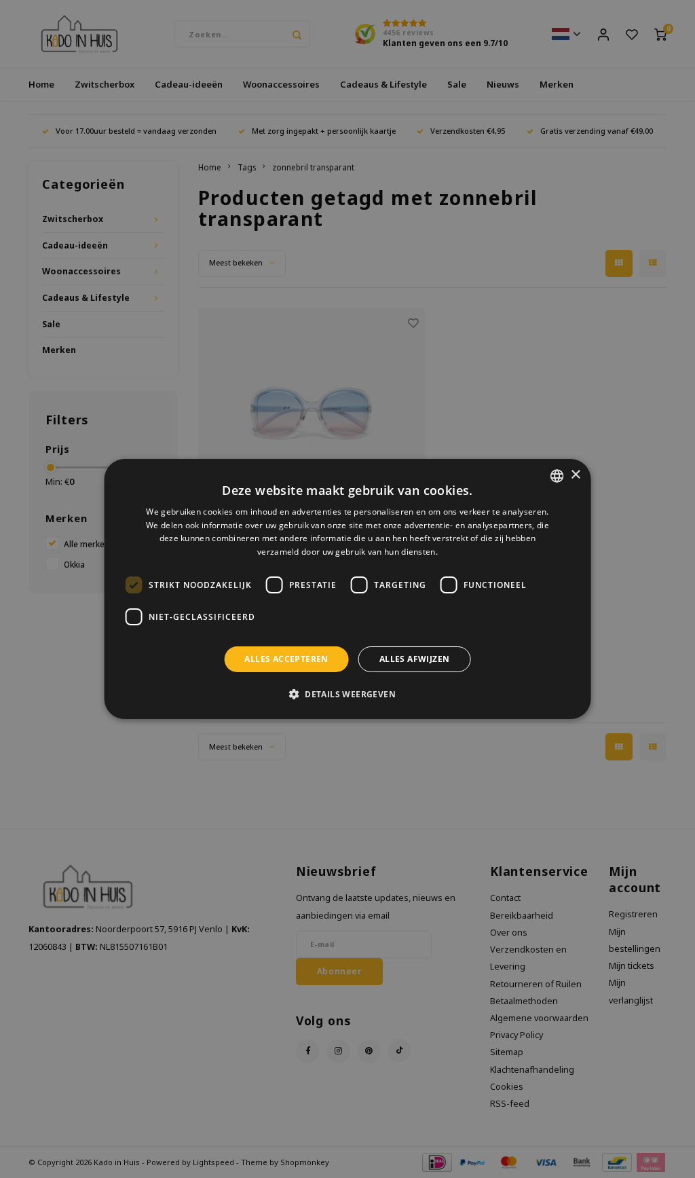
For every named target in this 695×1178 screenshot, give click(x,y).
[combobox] (556, 476)
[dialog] (348, 589)
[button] (347, 694)
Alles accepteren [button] (286, 659)
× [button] (575, 475)
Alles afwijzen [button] (414, 659)
